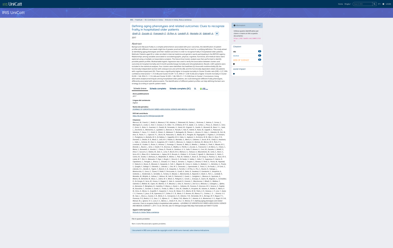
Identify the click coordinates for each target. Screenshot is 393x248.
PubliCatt (138, 20)
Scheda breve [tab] (139, 88)
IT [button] (379, 4)
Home (340, 4)
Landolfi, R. (183, 33)
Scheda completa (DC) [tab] (180, 88)
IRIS (131, 20)
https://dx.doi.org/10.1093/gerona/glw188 (148, 116)
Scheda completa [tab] (158, 88)
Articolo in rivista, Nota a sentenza (178, 20)
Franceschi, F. (159, 33)
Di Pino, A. (172, 33)
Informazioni (240, 25)
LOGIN (388, 4)
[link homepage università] (12, 4)
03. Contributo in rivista (154, 20)
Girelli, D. (136, 33)
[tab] (195, 88)
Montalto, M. (195, 33)
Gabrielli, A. (208, 33)
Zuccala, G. (147, 33)
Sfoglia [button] (347, 4)
